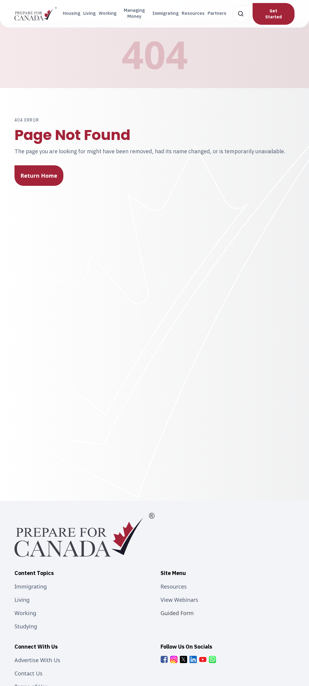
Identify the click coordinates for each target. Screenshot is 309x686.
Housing (71, 13)
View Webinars (179, 599)
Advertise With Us (37, 660)
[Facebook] (164, 659)
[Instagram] (173, 659)
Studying (25, 626)
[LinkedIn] (193, 659)
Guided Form (177, 613)
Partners (217, 13)
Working (107, 13)
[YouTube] (202, 659)
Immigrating (165, 13)
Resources (193, 13)
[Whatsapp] (212, 659)
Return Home (39, 175)
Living (89, 13)
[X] (183, 659)
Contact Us (28, 673)
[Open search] (241, 13)
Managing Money (134, 13)
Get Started (273, 14)
